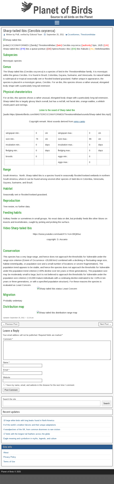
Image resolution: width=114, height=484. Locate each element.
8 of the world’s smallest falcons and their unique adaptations (29, 425)
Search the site (9, 399)
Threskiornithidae (88, 34)
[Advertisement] (34, 478)
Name (6, 362)
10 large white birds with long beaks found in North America (28, 420)
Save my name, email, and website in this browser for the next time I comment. (40, 385)
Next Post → (105, 324)
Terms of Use (9, 461)
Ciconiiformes (73, 34)
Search (106, 403)
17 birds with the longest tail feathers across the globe (26, 434)
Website (6, 377)
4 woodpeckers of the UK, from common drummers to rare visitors (31, 429)
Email (6, 370)
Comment (8, 339)
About (5, 452)
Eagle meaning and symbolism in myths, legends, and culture (29, 438)
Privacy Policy (9, 457)
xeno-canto (79, 121)
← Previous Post (10, 324)
